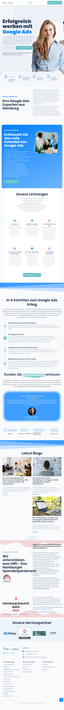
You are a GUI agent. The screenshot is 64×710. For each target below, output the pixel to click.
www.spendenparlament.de (45, 609)
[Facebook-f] (7, 653)
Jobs (43, 672)
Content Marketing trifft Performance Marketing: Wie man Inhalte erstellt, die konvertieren (15, 481)
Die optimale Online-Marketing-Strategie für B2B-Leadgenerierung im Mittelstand (46, 481)
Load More (32, 538)
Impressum (45, 664)
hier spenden (43, 612)
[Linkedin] (4, 653)
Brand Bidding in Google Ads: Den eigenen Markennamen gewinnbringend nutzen (46, 519)
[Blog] (12, 653)
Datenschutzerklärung (48, 667)
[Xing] (9, 653)
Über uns (44, 669)
